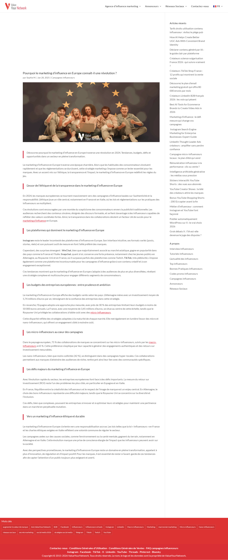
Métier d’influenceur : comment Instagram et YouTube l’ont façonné (186, 210)
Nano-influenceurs (206, 527)
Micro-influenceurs (188, 527)
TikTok (96, 551)
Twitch (97, 532)
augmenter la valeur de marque (15, 527)
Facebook (65, 527)
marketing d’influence (34, 220)
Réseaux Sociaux (174, 6)
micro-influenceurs (100, 312)
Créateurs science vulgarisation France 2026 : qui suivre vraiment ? (187, 62)
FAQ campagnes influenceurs (162, 548)
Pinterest (145, 551)
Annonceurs (152, 6)
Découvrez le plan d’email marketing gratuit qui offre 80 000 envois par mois (185, 87)
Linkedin (120, 527)
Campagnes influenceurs (63, 77)
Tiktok (89, 532)
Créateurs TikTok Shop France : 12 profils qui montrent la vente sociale (186, 74)
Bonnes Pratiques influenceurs (186, 268)
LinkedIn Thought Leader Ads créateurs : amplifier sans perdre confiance (187, 145)
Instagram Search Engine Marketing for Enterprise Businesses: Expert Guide (183, 133)
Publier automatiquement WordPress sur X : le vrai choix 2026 (186, 222)
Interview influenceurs (182, 248)
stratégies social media (63, 532)
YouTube (107, 532)
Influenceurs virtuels (94, 527)
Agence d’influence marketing (121, 6)
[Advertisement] (91, 46)
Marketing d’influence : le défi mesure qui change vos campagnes (185, 120)
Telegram (79, 532)
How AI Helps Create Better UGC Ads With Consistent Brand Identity (187, 41)
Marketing (151, 527)
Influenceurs (77, 527)
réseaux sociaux (9, 532)
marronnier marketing (168, 527)
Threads (133, 551)
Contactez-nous (200, 6)
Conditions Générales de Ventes (126, 548)
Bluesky (156, 551)
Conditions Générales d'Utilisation (88, 548)
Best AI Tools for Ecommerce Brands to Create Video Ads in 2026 (186, 108)
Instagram (110, 527)
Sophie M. (31, 77)
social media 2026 (44, 532)
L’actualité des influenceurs (184, 258)
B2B (55, 527)
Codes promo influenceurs (184, 273)
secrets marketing (26, 532)
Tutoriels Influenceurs (181, 253)
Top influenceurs (178, 263)
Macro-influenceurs (135, 527)
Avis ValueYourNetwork (41, 527)
